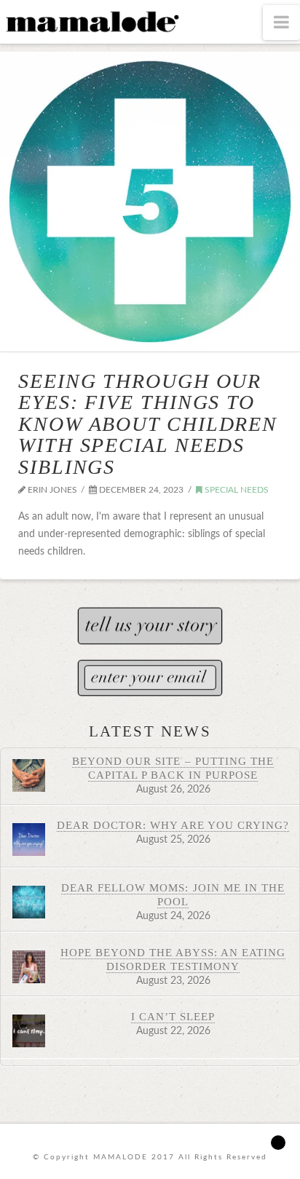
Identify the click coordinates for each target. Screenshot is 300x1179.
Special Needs (235, 489)
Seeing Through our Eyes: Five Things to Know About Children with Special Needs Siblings (147, 424)
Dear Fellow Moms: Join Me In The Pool (173, 894)
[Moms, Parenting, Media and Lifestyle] (91, 20)
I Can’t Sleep (173, 1016)
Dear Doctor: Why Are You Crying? (173, 825)
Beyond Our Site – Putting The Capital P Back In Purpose (173, 768)
